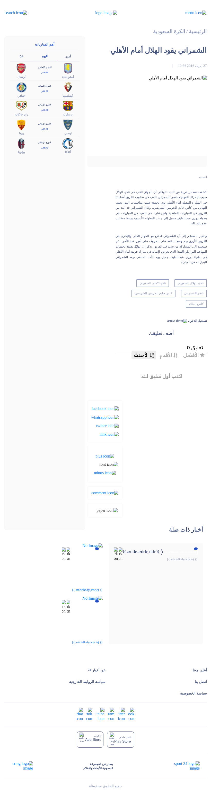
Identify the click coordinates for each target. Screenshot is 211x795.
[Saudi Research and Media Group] (22, 766)
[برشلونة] (68, 105)
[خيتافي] (21, 87)
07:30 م (44, 129)
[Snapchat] (80, 714)
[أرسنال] (21, 68)
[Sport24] (181, 766)
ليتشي (68, 133)
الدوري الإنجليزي (44, 67)
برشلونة (68, 114)
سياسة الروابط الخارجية (87, 682)
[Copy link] (109, 434)
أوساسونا (68, 95)
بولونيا (21, 151)
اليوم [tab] (45, 56)
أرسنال (21, 76)
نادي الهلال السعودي (191, 283)
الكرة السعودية (169, 31)
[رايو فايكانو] (21, 105)
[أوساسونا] (68, 87)
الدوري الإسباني (44, 86)
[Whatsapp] (105, 417)
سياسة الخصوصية (193, 693)
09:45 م (44, 148)
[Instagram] (111, 714)
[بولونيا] (21, 143)
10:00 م (44, 72)
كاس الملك (196, 304)
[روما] (21, 124)
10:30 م (44, 110)
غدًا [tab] (21, 56)
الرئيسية (198, 31)
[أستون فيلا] (68, 68)
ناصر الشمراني (194, 293)
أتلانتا (68, 151)
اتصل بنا (201, 682)
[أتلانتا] (68, 143)
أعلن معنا (200, 670)
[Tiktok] (89, 714)
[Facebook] (105, 408)
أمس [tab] (68, 56)
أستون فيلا (68, 76)
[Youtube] (100, 714)
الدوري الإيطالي (44, 124)
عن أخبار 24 (97, 670)
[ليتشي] (68, 124)
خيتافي (21, 95)
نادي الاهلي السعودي (153, 283)
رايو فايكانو (21, 114)
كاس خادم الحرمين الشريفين (153, 293)
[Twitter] (107, 425)
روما (21, 133)
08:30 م (44, 91)
